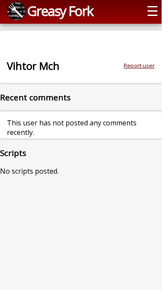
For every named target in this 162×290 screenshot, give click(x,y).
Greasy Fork (60, 11)
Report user (139, 65)
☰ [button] (152, 11)
